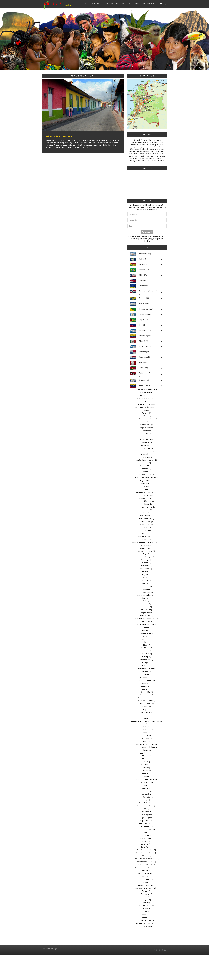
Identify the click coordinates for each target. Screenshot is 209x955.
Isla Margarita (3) (147, 439)
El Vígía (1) (146, 671)
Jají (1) (146, 715)
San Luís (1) (146, 870)
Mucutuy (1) (146, 788)
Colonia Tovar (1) (147, 633)
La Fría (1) (146, 735)
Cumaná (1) (146, 639)
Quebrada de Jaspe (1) (147, 829)
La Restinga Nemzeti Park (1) (146, 744)
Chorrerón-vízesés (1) (146, 621)
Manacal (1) (146, 762)
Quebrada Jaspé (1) (146, 826)
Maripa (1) (146, 771)
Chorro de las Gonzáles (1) (146, 624)
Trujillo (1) (146, 900)
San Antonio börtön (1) (146, 850)
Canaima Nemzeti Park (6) (146, 398)
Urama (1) (147, 909)
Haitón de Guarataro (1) (146, 701)
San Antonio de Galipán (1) (146, 853)
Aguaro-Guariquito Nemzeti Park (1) (146, 542)
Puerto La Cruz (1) (146, 823)
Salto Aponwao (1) (146, 838)
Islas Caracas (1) (146, 712)
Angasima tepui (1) (146, 545)
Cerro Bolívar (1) (146, 610)
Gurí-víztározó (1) (147, 695)
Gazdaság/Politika (110, 4)
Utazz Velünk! (148, 4)
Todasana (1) (146, 894)
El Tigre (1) (146, 663)
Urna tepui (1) (146, 914)
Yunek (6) (146, 410)
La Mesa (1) (146, 741)
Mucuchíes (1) (146, 785)
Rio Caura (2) (146, 510)
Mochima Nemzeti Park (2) (146, 492)
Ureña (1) (146, 912)
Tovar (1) (146, 897)
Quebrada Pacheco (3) (147, 451)
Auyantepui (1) (147, 560)
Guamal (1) (146, 683)
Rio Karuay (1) (146, 835)
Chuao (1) (147, 627)
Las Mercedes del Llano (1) (147, 747)
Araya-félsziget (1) (146, 557)
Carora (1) (147, 604)
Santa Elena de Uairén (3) (146, 460)
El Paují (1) (146, 657)
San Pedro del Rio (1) (146, 873)
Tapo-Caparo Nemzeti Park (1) (146, 888)
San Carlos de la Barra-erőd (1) (146, 859)
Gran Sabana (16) (147, 392)
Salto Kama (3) (147, 457)
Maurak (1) (146, 773)
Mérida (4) (146, 416)
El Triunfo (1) (146, 665)
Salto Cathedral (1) (146, 841)
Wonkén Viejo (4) (146, 425)
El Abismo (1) (146, 648)
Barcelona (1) (146, 566)
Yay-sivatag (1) (147, 926)
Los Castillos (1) (146, 753)
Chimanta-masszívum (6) (147, 404)
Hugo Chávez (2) (146, 480)
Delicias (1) (146, 642)
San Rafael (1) (146, 876)
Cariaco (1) (146, 598)
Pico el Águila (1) (146, 815)
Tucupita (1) (147, 903)
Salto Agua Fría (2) (146, 516)
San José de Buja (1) (146, 865)
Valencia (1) (146, 917)
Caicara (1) (146, 583)
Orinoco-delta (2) (147, 495)
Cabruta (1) (146, 577)
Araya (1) (146, 554)
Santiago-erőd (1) (147, 879)
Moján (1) (147, 776)
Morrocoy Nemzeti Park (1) (147, 779)
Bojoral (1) (146, 574)
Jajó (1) (147, 718)
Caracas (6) (146, 401)
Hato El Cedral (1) (147, 704)
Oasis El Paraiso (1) (147, 803)
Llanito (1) (146, 750)
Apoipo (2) (146, 463)
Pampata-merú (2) (146, 498)
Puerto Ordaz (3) (146, 448)
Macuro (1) (146, 756)
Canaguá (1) (147, 589)
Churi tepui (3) (146, 433)
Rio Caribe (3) (146, 454)
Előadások (126, 4)
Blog (87, 4)
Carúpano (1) (146, 607)
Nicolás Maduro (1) (146, 797)
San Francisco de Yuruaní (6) (146, 407)
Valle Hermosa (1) (146, 920)
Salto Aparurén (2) (146, 519)
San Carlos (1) (146, 856)
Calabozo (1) (147, 586)
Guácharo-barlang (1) (146, 698)
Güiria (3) (146, 436)
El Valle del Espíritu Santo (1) (146, 668)
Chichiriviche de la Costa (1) (146, 618)
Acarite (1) (146, 539)
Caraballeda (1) (147, 592)
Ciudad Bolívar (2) (146, 475)
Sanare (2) (146, 527)
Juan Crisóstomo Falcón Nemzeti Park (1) (146, 722)
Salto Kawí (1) (146, 844)
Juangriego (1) (146, 726)
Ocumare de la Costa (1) (147, 806)
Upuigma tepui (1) (146, 906)
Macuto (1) (146, 759)
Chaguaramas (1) (146, 613)
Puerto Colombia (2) (146, 507)
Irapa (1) (146, 710)
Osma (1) (146, 809)
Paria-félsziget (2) (146, 501)
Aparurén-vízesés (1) (146, 551)
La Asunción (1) (146, 732)
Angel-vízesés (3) (146, 428)
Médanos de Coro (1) (146, 791)
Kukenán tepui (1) (147, 729)
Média (136, 4)
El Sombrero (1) (146, 660)
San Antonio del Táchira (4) (147, 419)
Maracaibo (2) (146, 486)
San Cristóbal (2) (146, 525)
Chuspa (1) (146, 630)
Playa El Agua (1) (146, 818)
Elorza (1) (147, 674)
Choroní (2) (146, 472)
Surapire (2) (146, 533)
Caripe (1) (147, 601)
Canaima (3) (147, 431)
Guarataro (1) (146, 686)
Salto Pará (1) (146, 847)
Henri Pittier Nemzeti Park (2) (147, 478)
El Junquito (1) (146, 651)
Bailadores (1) (146, 563)
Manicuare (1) (146, 765)
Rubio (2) (146, 513)
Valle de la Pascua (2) (146, 536)
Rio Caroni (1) (146, 832)
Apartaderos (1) (146, 548)
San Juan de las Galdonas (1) (146, 867)
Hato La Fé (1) (147, 707)
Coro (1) (146, 636)
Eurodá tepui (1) (146, 677)
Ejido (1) (146, 645)
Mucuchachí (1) (147, 782)
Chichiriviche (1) (146, 616)
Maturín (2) (146, 489)
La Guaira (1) (146, 738)
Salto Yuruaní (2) (146, 522)
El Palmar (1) (147, 654)
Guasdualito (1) (147, 692)
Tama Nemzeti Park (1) (146, 885)
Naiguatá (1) (147, 794)
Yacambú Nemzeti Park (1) (146, 923)
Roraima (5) (146, 413)
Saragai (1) (146, 882)
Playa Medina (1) (146, 820)
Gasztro (95, 4)
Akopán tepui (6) (146, 395)
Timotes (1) (146, 891)
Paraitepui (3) (146, 445)
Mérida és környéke (59, 136)
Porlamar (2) (147, 504)
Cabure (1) (146, 580)
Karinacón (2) (146, 483)
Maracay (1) (146, 768)
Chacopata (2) (146, 469)
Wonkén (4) (146, 422)
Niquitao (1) (146, 800)
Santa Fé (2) (147, 530)
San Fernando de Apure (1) (146, 862)
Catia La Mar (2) (146, 466)
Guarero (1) (146, 689)
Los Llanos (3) (146, 442)
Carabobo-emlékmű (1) (146, 595)
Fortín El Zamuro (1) (146, 680)
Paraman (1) (147, 812)
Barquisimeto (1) (146, 569)
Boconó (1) (146, 571)
